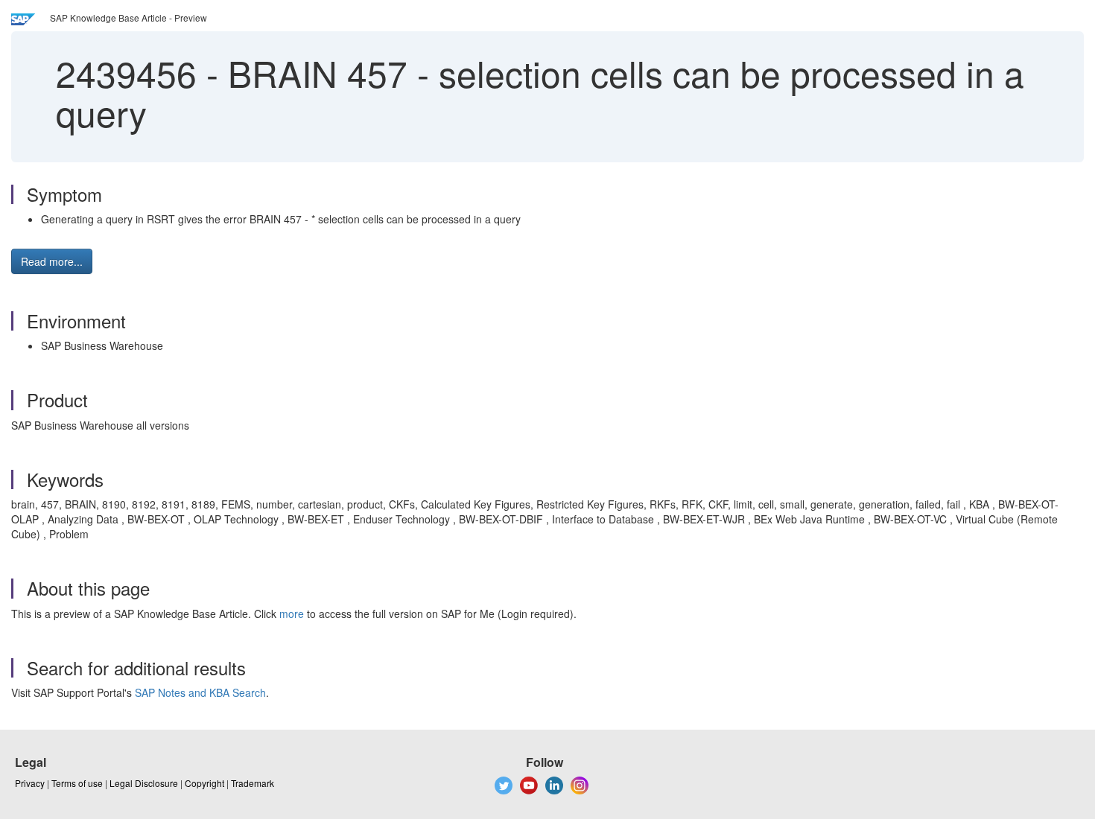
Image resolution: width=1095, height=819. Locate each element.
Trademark (252, 783)
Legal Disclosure (144, 783)
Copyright (204, 783)
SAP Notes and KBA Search (200, 692)
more (291, 613)
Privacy (30, 783)
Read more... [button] (52, 261)
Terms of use (77, 783)
